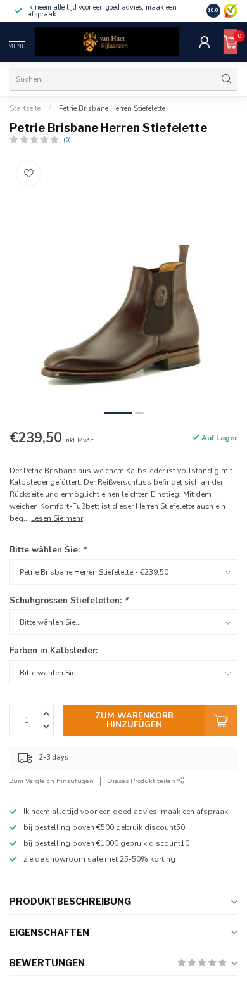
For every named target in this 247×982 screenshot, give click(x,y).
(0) (67, 139)
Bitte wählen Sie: (48, 550)
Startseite (25, 108)
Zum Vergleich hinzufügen (52, 781)
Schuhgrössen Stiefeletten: (69, 600)
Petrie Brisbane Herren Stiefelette (112, 108)
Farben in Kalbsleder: (54, 650)
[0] (231, 41)
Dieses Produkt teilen (142, 781)
